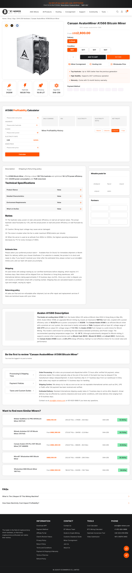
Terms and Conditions (44, 566)
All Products (42, 12)
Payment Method (73, 86)
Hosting (54, 12)
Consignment (66, 12)
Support (78, 12)
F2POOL (109, 184)
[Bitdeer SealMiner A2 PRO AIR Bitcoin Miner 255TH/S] (8, 438)
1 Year (123, 130)
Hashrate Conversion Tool (96, 551)
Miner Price (9, 144)
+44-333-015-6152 (121, 551)
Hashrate (8, 121)
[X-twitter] (11, 562)
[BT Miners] (11, 12)
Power (7, 129)
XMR (83, 5)
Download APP (42, 544)
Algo (14, 18)
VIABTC (109, 191)
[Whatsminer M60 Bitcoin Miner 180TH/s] (8, 488)
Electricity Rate (11, 136)
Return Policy (41, 562)
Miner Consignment (70, 559)
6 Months (115, 130)
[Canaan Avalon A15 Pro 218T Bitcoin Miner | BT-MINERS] (8, 463)
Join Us (66, 562)
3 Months (107, 130)
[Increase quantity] (77, 57)
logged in (17, 377)
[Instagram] (25, 562)
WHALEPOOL (97, 184)
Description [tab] (10, 169)
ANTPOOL (96, 191)
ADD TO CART (93, 57)
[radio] (72, 41)
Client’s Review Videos (44, 555)
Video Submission (93, 555)
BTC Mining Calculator (95, 548)
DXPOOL (121, 184)
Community (89, 12)
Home (4, 18)
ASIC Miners (28, 12)
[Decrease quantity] (69, 57)
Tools (100, 12)
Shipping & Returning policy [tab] (30, 169)
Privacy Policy (41, 559)
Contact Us (67, 544)
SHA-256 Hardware (23, 18)
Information (43, 539)
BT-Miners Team (69, 548)
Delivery (70, 37)
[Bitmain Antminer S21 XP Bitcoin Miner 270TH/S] (8, 451)
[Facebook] (4, 562)
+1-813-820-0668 (120, 548)
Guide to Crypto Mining (72, 551)
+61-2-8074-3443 (120, 555)
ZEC (87, 5)
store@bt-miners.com (57, 419)
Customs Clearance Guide (73, 555)
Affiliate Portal (41, 551)
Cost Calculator (92, 544)
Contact (68, 539)
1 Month (98, 130)
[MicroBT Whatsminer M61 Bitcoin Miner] (8, 476)
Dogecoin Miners (74, 5)
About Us (67, 566)
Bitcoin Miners (65, 5)
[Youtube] (18, 562)
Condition (71, 46)
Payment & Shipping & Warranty (47, 570)
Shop (9, 18)
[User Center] (110, 12)
